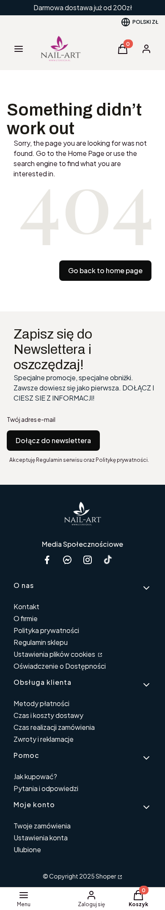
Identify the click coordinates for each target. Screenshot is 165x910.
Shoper (106, 876)
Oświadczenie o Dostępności (60, 665)
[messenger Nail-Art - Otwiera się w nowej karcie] (67, 559)
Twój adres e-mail (31, 419)
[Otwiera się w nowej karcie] (108, 559)
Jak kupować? (35, 776)
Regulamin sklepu (41, 642)
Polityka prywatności (46, 630)
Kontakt (26, 606)
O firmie (26, 618)
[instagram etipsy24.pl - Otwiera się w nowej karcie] (87, 559)
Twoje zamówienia (42, 825)
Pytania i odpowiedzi (46, 788)
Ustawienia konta (41, 837)
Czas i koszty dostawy (48, 715)
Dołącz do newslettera (53, 440)
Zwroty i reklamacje (44, 739)
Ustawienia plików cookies (55, 654)
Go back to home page (105, 270)
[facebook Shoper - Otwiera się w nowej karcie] (47, 559)
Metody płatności (41, 703)
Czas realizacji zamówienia (54, 727)
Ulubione (27, 849)
